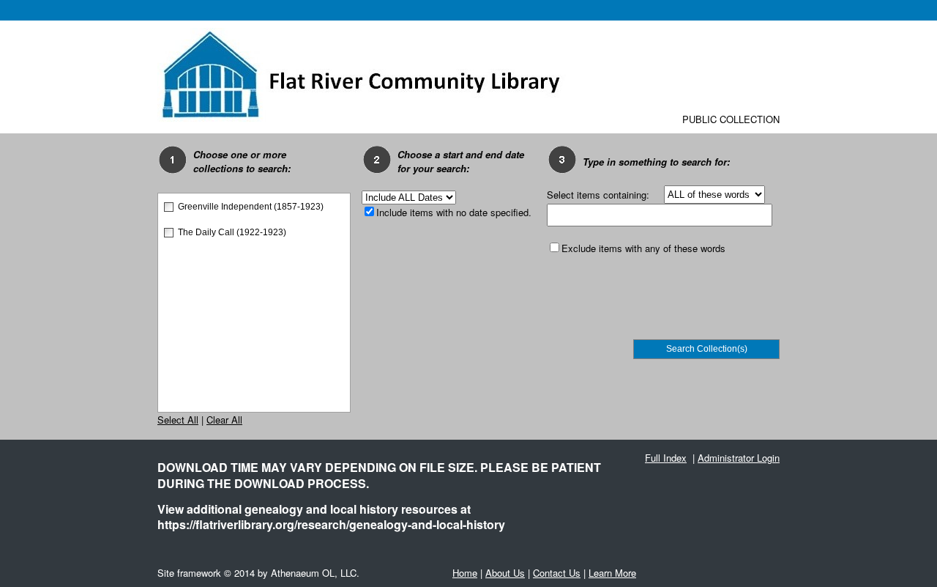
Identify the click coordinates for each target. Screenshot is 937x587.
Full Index (666, 458)
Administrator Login (739, 458)
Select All (177, 420)
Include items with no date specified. (453, 212)
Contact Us (557, 573)
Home (464, 573)
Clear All (224, 420)
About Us (505, 573)
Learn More (612, 573)
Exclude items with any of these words (643, 248)
